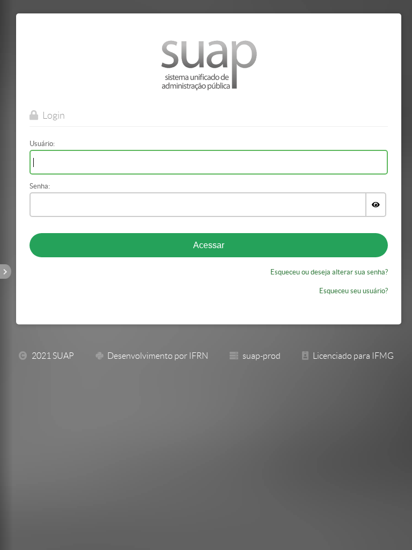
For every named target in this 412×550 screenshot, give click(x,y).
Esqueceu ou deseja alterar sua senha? (329, 272)
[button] (376, 204)
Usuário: (42, 143)
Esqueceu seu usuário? (353, 291)
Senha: (40, 186)
